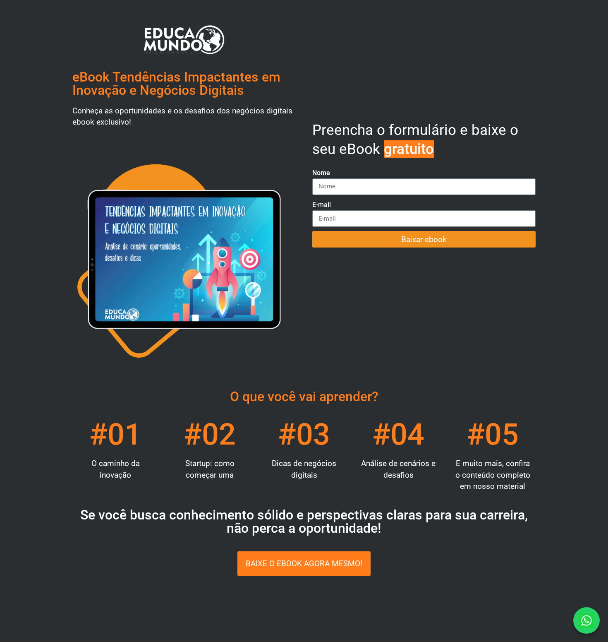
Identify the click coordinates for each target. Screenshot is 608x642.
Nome (321, 173)
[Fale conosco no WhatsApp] (586, 620)
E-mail (321, 205)
